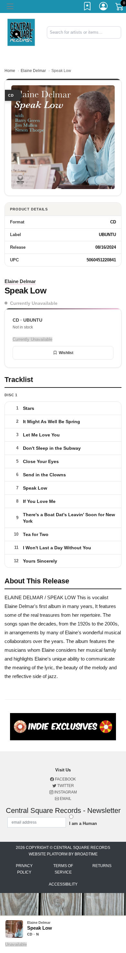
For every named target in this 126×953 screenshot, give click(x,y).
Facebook (65, 779)
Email (65, 798)
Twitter (65, 785)
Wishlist (66, 353)
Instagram (65, 792)
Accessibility (63, 884)
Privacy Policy (24, 869)
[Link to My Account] (103, 7)
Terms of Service (63, 869)
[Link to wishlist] (87, 7)
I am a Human (83, 823)
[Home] (21, 32)
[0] (120, 8)
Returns (101, 866)
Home (10, 70)
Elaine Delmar (33, 70)
